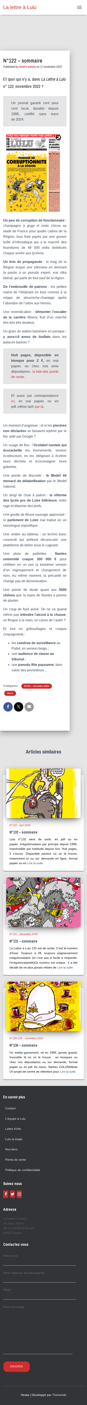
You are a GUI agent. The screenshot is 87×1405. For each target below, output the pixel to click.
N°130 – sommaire (23, 1045)
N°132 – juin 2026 (20, 825)
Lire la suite (35, 863)
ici (13, 401)
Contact (10, 1108)
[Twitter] (12, 1194)
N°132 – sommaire (23, 832)
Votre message (13, 1306)
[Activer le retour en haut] (78, 1396)
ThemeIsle (59, 1395)
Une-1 (10, 693)
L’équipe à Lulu (15, 1118)
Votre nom (10, 1255)
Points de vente (15, 1159)
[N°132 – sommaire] (43, 793)
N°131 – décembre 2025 (24, 934)
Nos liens (11, 1149)
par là (39, 406)
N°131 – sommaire (23, 941)
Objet (7, 1289)
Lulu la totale (13, 1139)
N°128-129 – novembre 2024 (26, 1038)
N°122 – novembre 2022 (36, 686)
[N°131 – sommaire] (43, 902)
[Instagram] (19, 1194)
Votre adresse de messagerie (24, 1272)
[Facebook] (5, 1194)
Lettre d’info (13, 1128)
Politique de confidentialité (22, 1170)
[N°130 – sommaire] (43, 1006)
